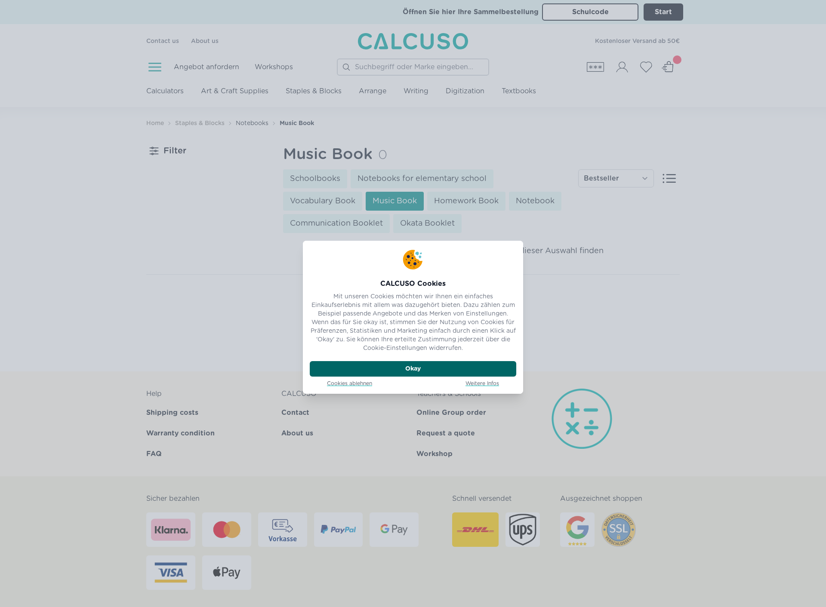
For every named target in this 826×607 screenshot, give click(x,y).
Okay (413, 369)
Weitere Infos (482, 383)
